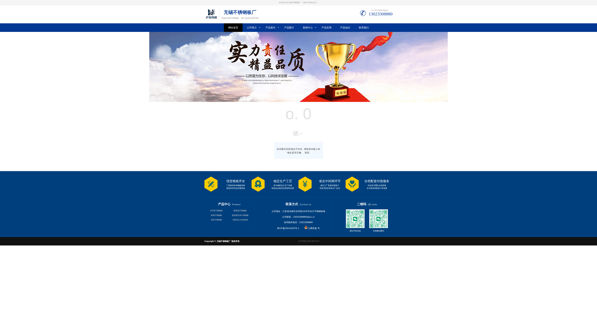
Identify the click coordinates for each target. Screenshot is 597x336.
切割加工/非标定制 (240, 220)
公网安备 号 (314, 228)
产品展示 (270, 27)
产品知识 (345, 27)
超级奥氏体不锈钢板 (240, 215)
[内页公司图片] (298, 101)
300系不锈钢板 (216, 211)
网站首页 (233, 27)
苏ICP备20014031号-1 (288, 228)
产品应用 (326, 27)
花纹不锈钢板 (216, 220)
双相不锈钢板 (216, 215)
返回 (307, 152)
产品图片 (289, 27)
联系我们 (364, 27)
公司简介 (252, 27)
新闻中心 (308, 27)
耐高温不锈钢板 (240, 211)
